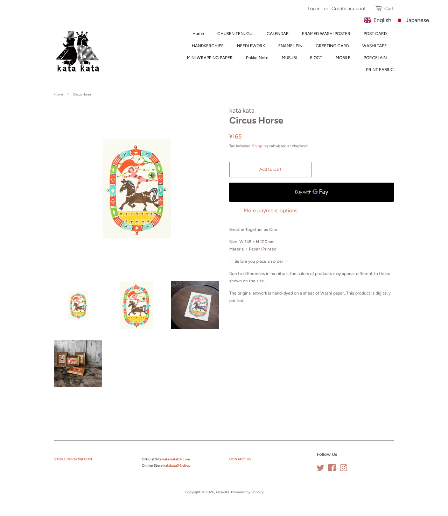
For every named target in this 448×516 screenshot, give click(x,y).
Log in (314, 9)
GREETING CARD (332, 45)
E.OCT (316, 57)
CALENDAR (278, 33)
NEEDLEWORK (251, 45)
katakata (222, 492)
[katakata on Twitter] (320, 469)
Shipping (260, 146)
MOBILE (343, 57)
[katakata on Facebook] (332, 469)
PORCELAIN (375, 57)
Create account (348, 9)
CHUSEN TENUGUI (235, 33)
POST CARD (375, 33)
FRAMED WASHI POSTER (326, 33)
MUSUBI (289, 57)
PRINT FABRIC (380, 69)
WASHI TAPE (374, 45)
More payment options (271, 210)
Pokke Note (257, 57)
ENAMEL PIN (290, 45)
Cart (389, 9)
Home (198, 33)
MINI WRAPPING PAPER (210, 57)
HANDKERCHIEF (208, 45)
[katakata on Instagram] (343, 469)
